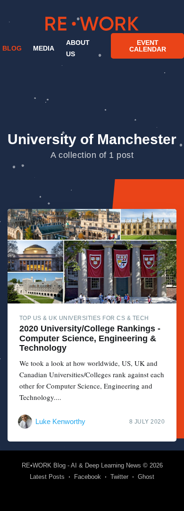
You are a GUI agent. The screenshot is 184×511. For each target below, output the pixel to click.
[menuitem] (11, 48)
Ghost (146, 476)
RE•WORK (92, 23)
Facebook (87, 476)
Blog (12, 48)
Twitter (119, 476)
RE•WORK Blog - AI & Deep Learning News (81, 465)
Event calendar (147, 46)
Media (43, 48)
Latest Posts (47, 476)
